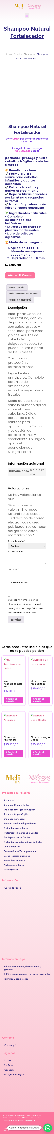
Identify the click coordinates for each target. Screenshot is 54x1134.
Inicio (9, 54)
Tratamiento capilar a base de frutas (23, 842)
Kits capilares (11, 869)
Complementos (12, 846)
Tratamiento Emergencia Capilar (21, 832)
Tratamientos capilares (16, 828)
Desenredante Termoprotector (20, 851)
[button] (27, 15)
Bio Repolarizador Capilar (17, 837)
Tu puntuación (16, 540)
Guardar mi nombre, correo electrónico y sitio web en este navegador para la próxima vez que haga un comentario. (25, 606)
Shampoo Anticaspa (14, 819)
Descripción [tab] (16, 287)
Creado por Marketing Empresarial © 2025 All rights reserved (23, 1129)
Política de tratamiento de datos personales (27, 974)
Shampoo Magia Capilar (16, 814)
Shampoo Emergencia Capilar (19, 809)
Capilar (18, 54)
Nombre (13, 569)
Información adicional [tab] (23, 293)
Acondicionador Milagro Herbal (20, 823)
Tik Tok (7, 1060)
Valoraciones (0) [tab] (20, 299)
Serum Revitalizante (14, 860)
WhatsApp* (10, 1045)
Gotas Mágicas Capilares (17, 856)
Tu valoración (16, 551)
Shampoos (9, 800)
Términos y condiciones (16, 978)
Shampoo (29, 54)
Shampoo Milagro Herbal (17, 805)
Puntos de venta (12, 887)
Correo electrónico (19, 582)
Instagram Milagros (14, 1074)
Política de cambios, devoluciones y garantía (22, 968)
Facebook (9, 1069)
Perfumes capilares (14, 865)
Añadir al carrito (20, 275)
